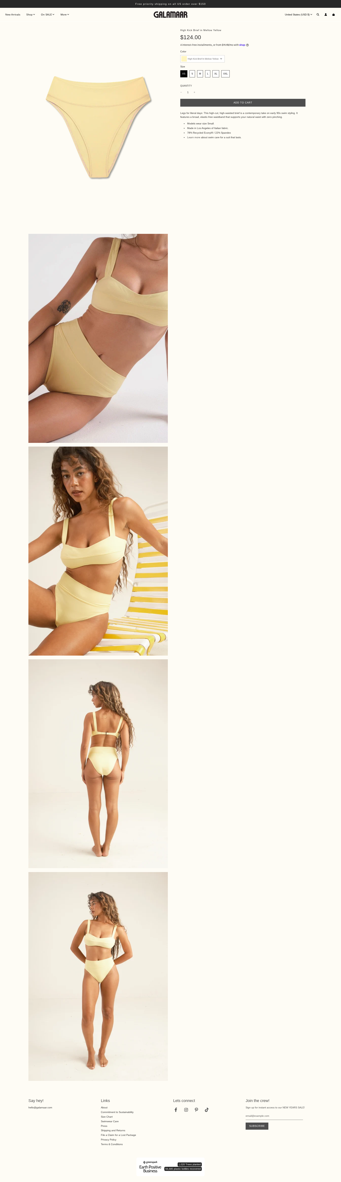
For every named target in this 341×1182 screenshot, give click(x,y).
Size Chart (107, 1116)
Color (183, 51)
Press (104, 1126)
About (104, 1107)
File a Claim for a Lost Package (118, 1135)
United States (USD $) (297, 14)
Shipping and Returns (113, 1130)
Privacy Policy (108, 1139)
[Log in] (326, 14)
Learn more (193, 137)
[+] (194, 92)
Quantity (186, 86)
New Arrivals (12, 14)
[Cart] (334, 14)
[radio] (183, 73)
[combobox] (202, 58)
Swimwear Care (110, 1121)
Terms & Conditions (112, 1144)
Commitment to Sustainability (117, 1112)
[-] (181, 92)
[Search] (318, 14)
